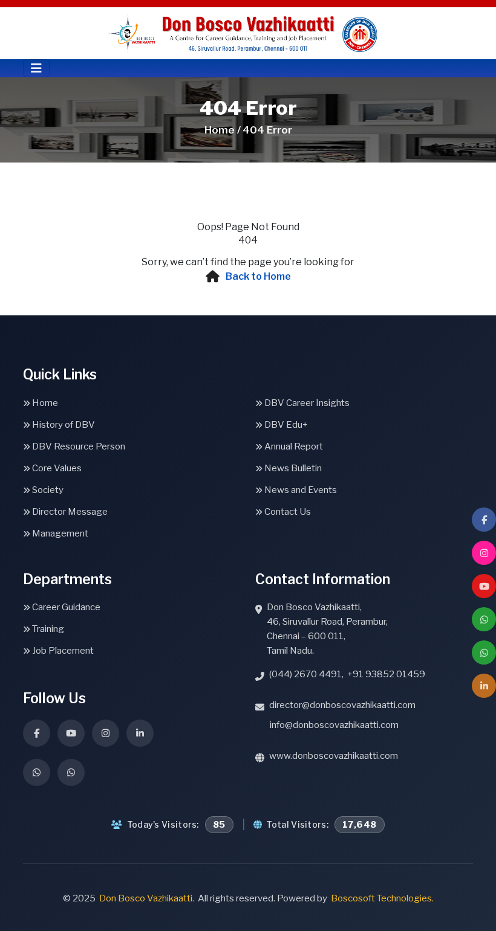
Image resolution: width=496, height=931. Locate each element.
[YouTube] (484, 586)
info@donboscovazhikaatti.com (334, 725)
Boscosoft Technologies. (382, 898)
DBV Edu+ (285, 424)
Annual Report (293, 446)
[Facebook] (484, 519)
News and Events (300, 490)
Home (44, 403)
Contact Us (287, 511)
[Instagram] (484, 553)
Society (47, 490)
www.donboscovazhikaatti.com (333, 755)
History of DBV (62, 424)
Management (59, 533)
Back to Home (258, 276)
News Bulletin (292, 468)
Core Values (56, 468)
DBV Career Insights (306, 403)
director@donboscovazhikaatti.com (342, 705)
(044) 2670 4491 (305, 674)
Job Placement (62, 650)
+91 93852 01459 (386, 674)
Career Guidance (65, 607)
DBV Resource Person (77, 446)
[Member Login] (484, 686)
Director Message (69, 511)
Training (47, 628)
